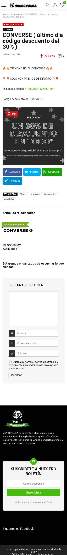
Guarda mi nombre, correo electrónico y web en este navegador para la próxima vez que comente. (33, 365)
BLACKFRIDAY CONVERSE (12, 247)
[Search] (47, 5)
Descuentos (50, 194)
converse (36, 194)
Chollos (23, 194)
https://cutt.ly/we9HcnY (40, 88)
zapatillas (9, 199)
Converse (16, 14)
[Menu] (4, 5)
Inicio (6, 14)
